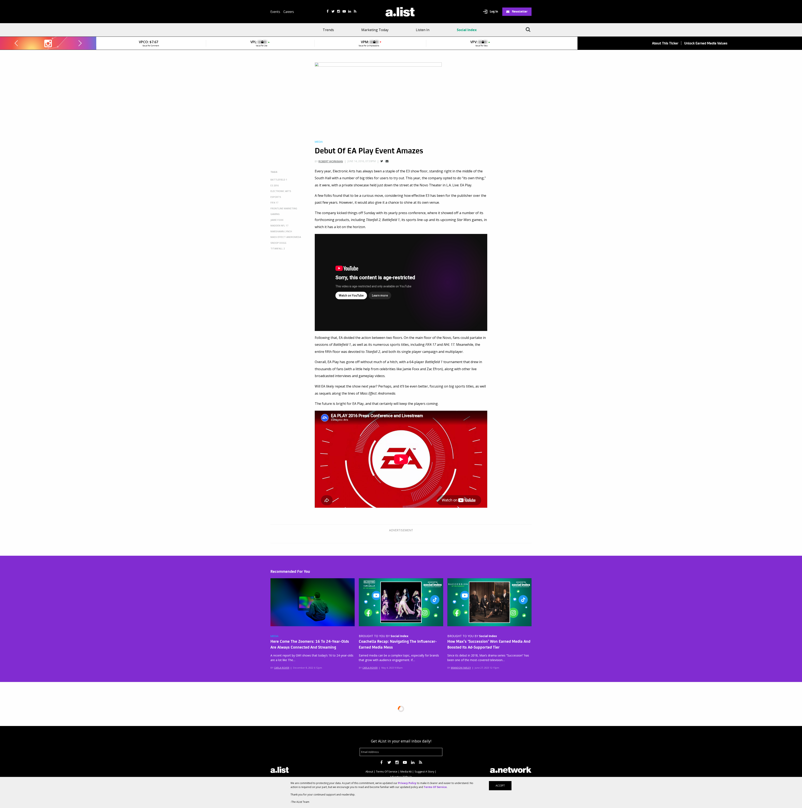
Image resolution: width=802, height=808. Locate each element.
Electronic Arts (280, 191)
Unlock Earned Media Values (705, 43)
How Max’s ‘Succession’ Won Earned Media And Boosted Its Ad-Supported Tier (488, 644)
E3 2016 (274, 185)
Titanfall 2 (277, 248)
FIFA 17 (274, 202)
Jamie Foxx (276, 219)
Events (275, 11)
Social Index (467, 30)
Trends (328, 30)
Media (319, 141)
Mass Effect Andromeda (285, 237)
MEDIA (274, 636)
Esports (275, 196)
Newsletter (519, 11)
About (369, 771)
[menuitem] (330, 30)
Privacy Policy (407, 783)
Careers (288, 11)
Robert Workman (331, 161)
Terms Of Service (386, 771)
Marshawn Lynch (281, 231)
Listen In (422, 30)
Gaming (275, 214)
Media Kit (406, 771)
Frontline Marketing (283, 208)
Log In (493, 11)
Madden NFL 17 (279, 225)
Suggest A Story (424, 771)
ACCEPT (500, 785)
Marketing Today (374, 30)
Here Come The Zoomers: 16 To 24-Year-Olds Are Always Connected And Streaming (309, 644)
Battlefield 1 (278, 179)
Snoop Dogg (278, 242)
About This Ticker (665, 43)
